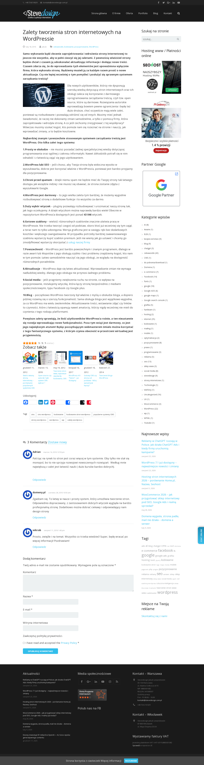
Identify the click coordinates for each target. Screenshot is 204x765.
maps (162, 565)
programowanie (151, 352)
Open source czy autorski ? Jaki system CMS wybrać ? (44, 379)
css (168, 546)
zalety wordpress (74, 420)
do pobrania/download (154, 262)
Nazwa (28, 596)
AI (145, 224)
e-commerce (150, 272)
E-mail (27, 609)
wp (63, 420)
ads (143, 545)
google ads (161, 555)
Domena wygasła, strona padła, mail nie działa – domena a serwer (160, 520)
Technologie (149, 385)
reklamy (153, 574)
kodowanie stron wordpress (78, 414)
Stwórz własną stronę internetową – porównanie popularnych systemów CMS (29, 381)
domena (177, 546)
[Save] (89, 402)
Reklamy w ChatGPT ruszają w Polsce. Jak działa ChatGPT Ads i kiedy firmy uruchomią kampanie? (47, 681)
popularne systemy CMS (104, 414)
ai (147, 545)
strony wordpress (38, 420)
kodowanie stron (149, 564)
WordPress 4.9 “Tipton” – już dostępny (74, 378)
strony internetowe (152, 380)
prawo (147, 347)
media (167, 565)
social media (149, 371)
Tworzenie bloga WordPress (105, 376)
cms (33, 414)
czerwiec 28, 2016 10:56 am (59, 492)
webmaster (152, 593)
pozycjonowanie (81, 46)
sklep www (149, 366)
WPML (147, 418)
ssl (178, 578)
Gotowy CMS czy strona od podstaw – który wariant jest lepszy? (90, 380)
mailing (147, 328)
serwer (166, 574)
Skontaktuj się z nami (154, 616)
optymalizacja (150, 338)
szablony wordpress (149, 583)
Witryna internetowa (35, 622)
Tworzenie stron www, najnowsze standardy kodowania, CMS (59, 375)
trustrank (152, 588)
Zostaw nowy (57, 442)
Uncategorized (150, 394)
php (150, 569)
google (147, 286)
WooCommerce (151, 404)
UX (145, 399)
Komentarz (29, 572)
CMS (146, 257)
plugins (155, 569)
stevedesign (149, 375)
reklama (147, 356)
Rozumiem (131, 760)
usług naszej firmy (79, 242)
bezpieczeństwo (151, 239)
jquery (158, 560)
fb (175, 550)
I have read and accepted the (52, 642)
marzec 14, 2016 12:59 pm (54, 452)
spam (174, 579)
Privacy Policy (69, 642)
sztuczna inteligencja (165, 583)
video (144, 593)
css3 (172, 545)
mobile (147, 333)
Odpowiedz (39, 479)
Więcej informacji (111, 760)
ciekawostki (58, 46)
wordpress (54, 420)
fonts (146, 281)
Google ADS (149, 290)
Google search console (154, 300)
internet (147, 319)
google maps (150, 295)
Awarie (147, 229)
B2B (146, 234)
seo (145, 361)
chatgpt (147, 248)
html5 (152, 560)
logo (157, 565)
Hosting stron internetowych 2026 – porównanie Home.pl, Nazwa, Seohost (159, 480)
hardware (148, 309)
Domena (148, 267)
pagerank (145, 569)
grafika (147, 305)
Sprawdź (136, 745)
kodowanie (69, 46)
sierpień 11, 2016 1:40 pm (54, 530)
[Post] (82, 402)
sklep (172, 574)
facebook (165, 550)
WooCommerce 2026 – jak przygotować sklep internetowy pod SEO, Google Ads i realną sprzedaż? (47, 714)
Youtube (148, 422)
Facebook (148, 276)
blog (146, 243)
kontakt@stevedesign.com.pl (55, 2)
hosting (147, 314)
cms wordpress (44, 414)
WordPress (94, 46)
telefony (147, 389)
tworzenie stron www (166, 587)
